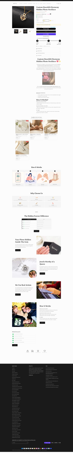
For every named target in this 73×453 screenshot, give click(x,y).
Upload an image (46, 27)
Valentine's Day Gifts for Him (17, 388)
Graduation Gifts (15, 406)
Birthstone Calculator (16, 414)
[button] (57, 3)
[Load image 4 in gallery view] (16, 31)
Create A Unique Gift (42, 273)
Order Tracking (14, 372)
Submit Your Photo (18, 294)
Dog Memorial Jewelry (16, 400)
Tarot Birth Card (15, 428)
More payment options (46, 36)
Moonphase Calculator (16, 437)
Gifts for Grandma (15, 389)
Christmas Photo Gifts (16, 408)
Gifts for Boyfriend (15, 394)
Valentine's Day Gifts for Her (17, 386)
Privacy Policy (14, 375)
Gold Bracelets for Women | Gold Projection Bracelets (51, 373)
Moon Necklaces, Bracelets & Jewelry (52, 385)
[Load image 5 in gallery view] (25, 31)
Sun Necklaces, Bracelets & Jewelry (52, 387)
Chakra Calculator (15, 434)
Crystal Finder (14, 431)
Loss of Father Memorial (16, 397)
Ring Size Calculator (15, 409)
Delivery (13, 371)
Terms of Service (15, 374)
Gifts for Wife (14, 391)
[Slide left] (13, 31)
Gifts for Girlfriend (15, 392)
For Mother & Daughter (50, 384)
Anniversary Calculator (16, 425)
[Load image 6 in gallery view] (30, 31)
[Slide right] (33, 31)
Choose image (46, 28)
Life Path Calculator (15, 417)
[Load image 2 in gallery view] (21, 31)
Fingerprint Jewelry (49, 375)
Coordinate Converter (16, 426)
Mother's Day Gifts (15, 405)
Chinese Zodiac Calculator (16, 420)
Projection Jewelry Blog (16, 383)
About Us (13, 369)
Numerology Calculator (16, 423)
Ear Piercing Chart (15, 411)
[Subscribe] (27, 443)
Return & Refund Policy (16, 377)
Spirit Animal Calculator (16, 429)
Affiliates (13, 380)
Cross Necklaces (49, 371)
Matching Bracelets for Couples (51, 369)
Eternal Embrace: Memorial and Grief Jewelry (52, 379)
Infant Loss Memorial (15, 403)
